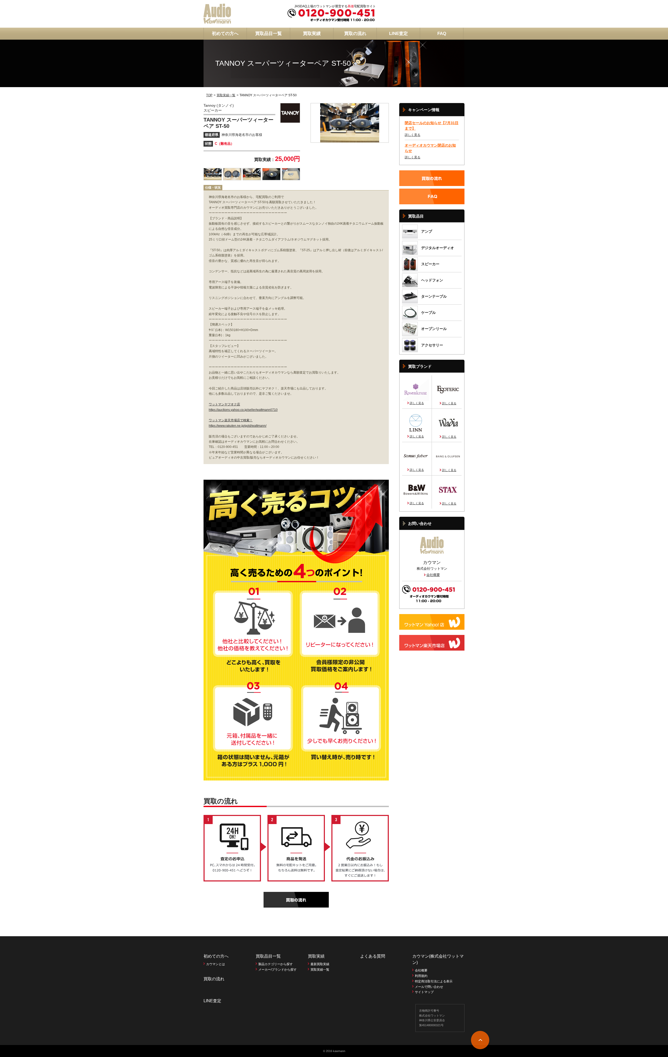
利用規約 (421, 976)
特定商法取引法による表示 (433, 981)
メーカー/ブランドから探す (277, 969)
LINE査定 (398, 33)
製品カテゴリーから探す (275, 964)
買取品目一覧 (268, 33)
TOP (209, 95)
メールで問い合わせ (429, 987)
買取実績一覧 (226, 95)
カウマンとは (215, 964)
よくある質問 (372, 956)
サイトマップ (424, 992)
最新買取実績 (320, 964)
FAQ (441, 33)
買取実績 (312, 33)
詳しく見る (412, 135)
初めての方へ (225, 33)
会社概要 (433, 575)
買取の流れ (355, 33)
